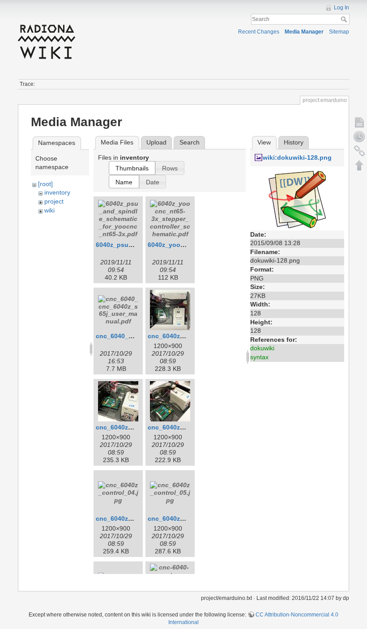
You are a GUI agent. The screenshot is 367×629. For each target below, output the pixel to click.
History (293, 142)
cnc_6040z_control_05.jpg (188, 518)
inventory (57, 192)
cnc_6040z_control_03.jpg (188, 427)
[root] (45, 183)
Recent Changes (258, 32)
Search (345, 19)
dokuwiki (262, 348)
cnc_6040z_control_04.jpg (136, 518)
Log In (341, 7)
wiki (49, 210)
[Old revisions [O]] (359, 136)
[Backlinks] (359, 151)
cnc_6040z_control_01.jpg (188, 336)
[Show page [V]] (359, 122)
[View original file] (297, 198)
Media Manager (304, 32)
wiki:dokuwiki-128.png (297, 157)
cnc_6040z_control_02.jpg (136, 427)
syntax (259, 357)
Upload (156, 142)
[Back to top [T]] (359, 165)
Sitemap (339, 32)
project (54, 201)
